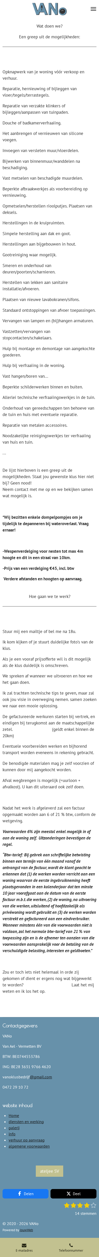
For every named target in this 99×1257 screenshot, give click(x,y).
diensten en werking (26, 1121)
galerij (14, 1127)
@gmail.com (41, 1076)
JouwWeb (26, 1230)
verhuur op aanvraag (27, 1140)
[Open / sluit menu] (93, 9)
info (12, 1133)
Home (14, 1115)
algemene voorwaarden (29, 1146)
